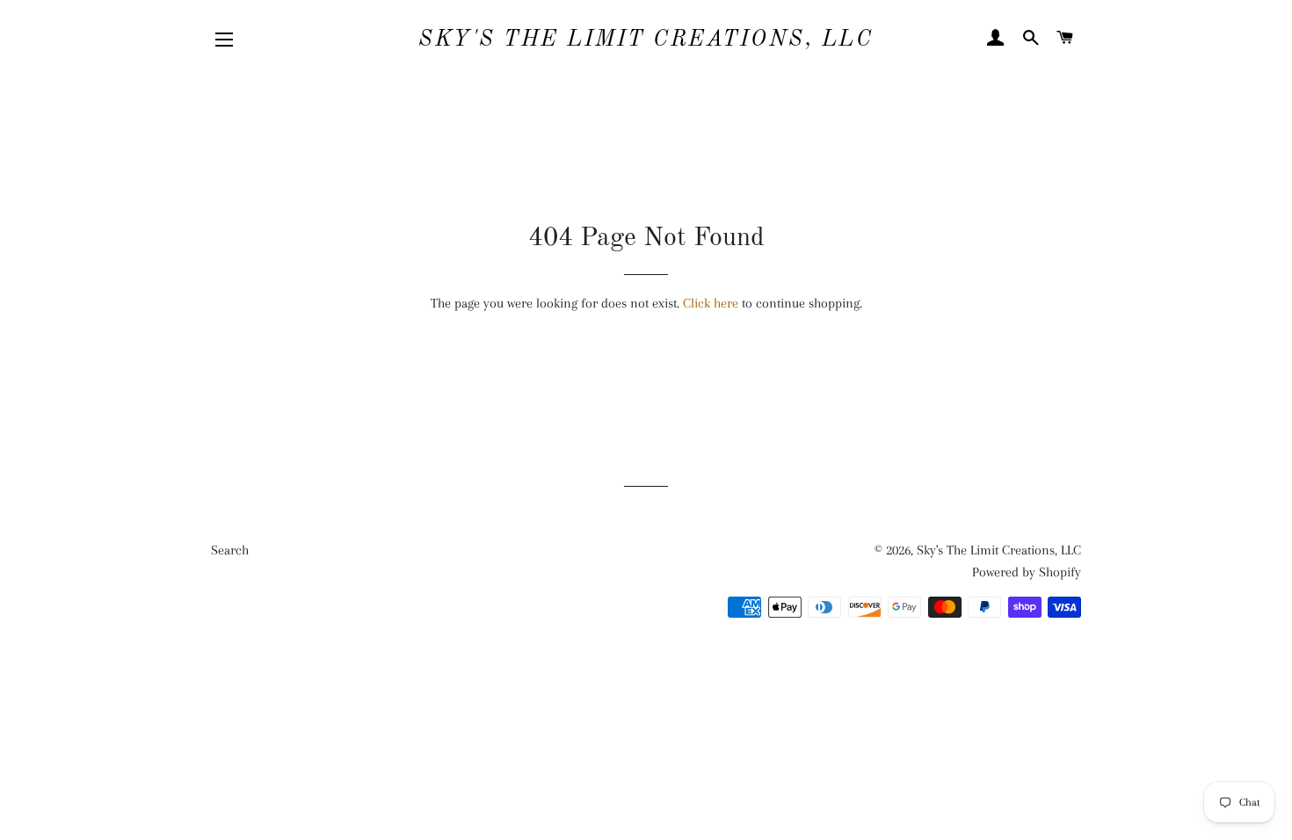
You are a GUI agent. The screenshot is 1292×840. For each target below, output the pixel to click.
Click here (710, 303)
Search (230, 550)
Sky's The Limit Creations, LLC (645, 40)
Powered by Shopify (1026, 572)
